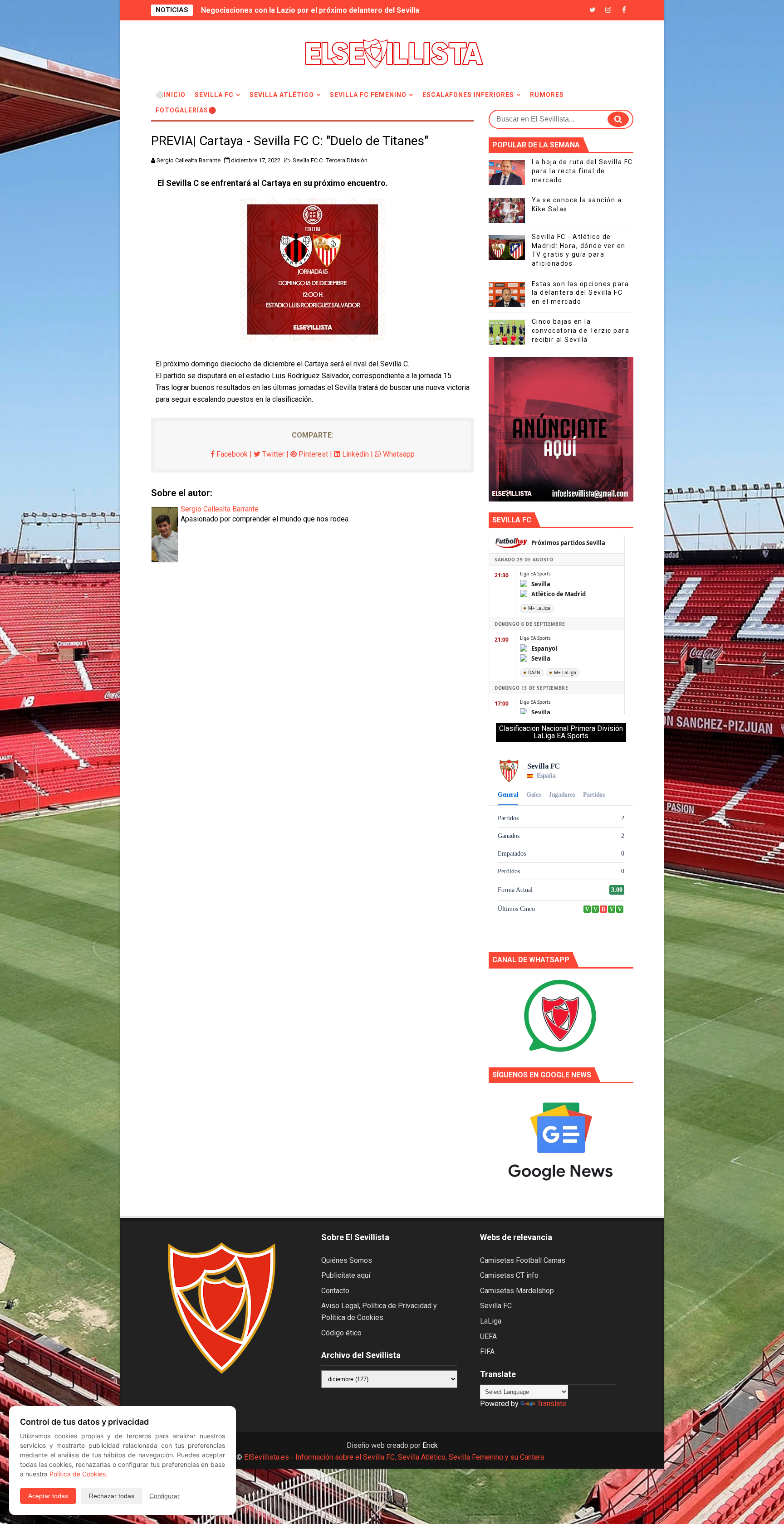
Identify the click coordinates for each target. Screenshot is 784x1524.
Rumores (547, 94)
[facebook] (624, 10)
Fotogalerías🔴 (186, 110)
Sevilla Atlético (282, 94)
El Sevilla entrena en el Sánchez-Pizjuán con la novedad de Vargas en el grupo (335, 10)
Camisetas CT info (509, 1275)
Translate (551, 1403)
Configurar (164, 1496)
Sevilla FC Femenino (368, 94)
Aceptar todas (48, 1496)
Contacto (335, 1290)
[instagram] (608, 10)
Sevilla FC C (308, 160)
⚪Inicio (171, 94)
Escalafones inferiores (468, 94)
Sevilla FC (214, 94)
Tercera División (347, 160)
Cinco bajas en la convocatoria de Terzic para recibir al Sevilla (581, 330)
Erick (430, 1445)
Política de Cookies (77, 1474)
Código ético (341, 1333)
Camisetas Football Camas (522, 1260)
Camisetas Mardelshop (517, 1290)
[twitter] (592, 10)
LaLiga (490, 1321)
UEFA (488, 1336)
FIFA (487, 1351)
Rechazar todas (111, 1496)
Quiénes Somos (346, 1260)
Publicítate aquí (345, 1275)
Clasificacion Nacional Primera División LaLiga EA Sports (561, 732)
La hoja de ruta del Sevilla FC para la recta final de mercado (582, 170)
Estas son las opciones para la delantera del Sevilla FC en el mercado (580, 292)
